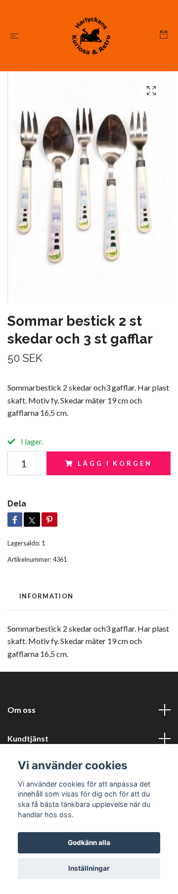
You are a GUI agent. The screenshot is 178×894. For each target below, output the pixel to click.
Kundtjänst (27, 738)
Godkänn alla (89, 842)
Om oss (21, 709)
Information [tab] (46, 596)
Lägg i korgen (115, 463)
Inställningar (89, 868)
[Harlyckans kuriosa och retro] (91, 35)
